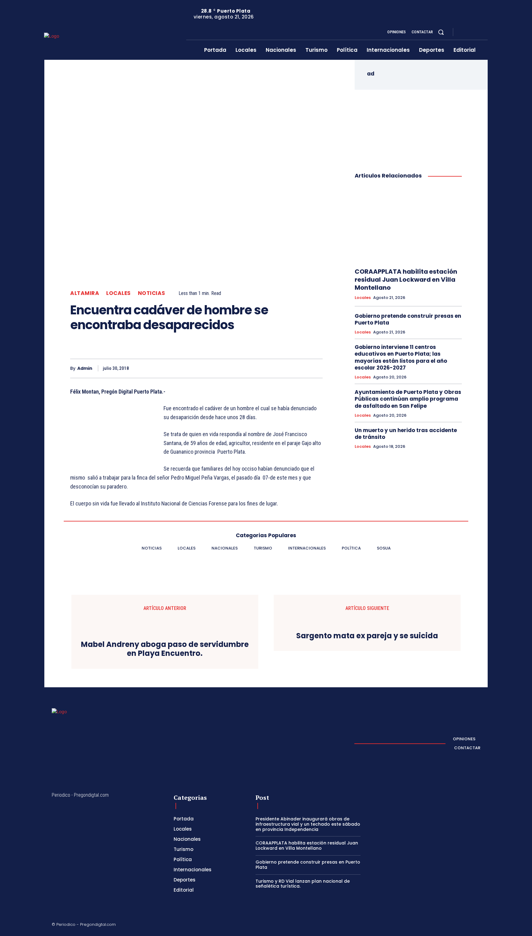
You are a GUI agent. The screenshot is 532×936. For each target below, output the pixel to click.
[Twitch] (448, 925)
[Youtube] (485, 32)
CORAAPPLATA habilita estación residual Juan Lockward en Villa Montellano (406, 279)
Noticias (151, 293)
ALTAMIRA (84, 293)
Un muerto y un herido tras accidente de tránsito (406, 434)
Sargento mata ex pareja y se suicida (367, 635)
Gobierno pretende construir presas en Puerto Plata (408, 319)
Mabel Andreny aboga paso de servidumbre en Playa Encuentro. (165, 649)
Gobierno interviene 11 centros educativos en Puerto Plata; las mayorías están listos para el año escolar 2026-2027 (401, 357)
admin (84, 368)
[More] (316, 368)
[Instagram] (470, 32)
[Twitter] (478, 32)
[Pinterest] (287, 368)
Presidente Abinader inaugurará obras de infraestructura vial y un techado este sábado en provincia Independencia (308, 824)
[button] (440, 32)
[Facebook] (463, 32)
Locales (118, 293)
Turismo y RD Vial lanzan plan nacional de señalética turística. (303, 883)
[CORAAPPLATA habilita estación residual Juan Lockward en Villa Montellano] (408, 223)
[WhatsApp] (302, 368)
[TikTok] (434, 925)
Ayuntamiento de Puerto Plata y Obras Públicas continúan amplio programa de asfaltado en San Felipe (408, 398)
